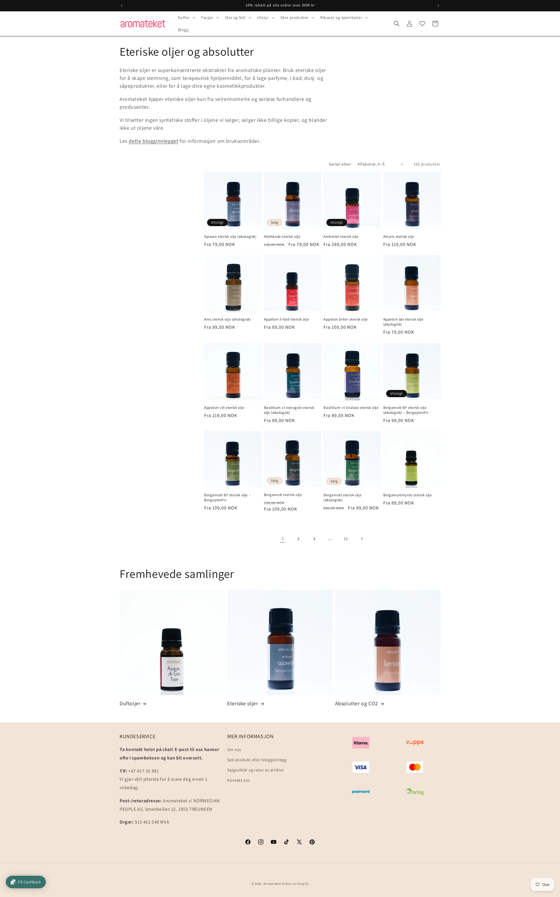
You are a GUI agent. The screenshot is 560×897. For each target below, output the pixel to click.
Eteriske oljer (242, 703)
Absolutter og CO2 (356, 703)
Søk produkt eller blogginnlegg (256, 759)
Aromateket (272, 884)
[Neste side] (361, 538)
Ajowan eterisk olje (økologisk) (230, 236)
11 (346, 538)
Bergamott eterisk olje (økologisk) (342, 498)
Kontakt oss (238, 780)
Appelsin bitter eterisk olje (345, 319)
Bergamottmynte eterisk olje (407, 495)
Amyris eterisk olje (398, 236)
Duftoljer (130, 703)
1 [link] (283, 538)
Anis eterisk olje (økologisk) (227, 319)
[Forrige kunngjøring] (121, 5)
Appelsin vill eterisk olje (224, 407)
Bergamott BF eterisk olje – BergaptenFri (227, 498)
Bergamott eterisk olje (283, 495)
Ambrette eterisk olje (341, 236)
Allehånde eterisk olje (282, 236)
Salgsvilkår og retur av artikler (255, 770)
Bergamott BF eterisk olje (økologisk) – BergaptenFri (406, 410)
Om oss (234, 749)
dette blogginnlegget (153, 141)
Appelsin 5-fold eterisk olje (286, 319)
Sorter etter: (340, 164)
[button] (186, 17)
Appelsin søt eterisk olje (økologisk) (403, 322)
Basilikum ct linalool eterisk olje (350, 407)
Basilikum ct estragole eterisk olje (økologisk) (289, 410)
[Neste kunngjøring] (438, 5)
